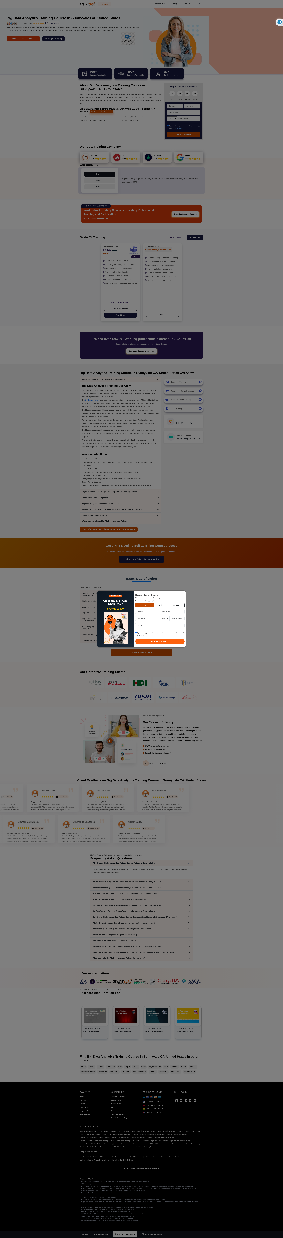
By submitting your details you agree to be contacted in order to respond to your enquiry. (161, 634)
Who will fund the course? (144, 601)
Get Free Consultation (160, 641)
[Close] (183, 593)
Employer (144, 605)
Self (160, 605)
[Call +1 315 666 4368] (279, 22)
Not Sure (175, 605)
